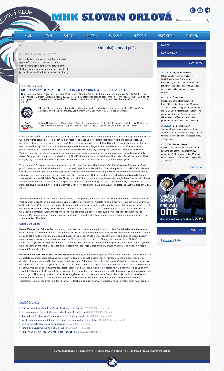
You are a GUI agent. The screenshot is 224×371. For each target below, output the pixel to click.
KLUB (28, 36)
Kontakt (145, 350)
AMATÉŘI (91, 36)
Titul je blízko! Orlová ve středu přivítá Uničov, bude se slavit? (53, 316)
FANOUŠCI (115, 36)
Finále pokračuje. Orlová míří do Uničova (43, 327)
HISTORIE (140, 36)
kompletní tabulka (171, 240)
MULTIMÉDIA (166, 36)
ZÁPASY (69, 36)
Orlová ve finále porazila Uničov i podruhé (43, 324)
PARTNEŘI (192, 36)
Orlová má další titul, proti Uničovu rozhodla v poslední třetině (54, 312)
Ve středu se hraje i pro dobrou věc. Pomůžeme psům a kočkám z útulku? (60, 320)
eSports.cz (67, 350)
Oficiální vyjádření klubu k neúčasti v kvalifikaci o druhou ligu (53, 308)
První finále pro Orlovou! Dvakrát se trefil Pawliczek (48, 331)
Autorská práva (132, 350)
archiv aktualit (196, 167)
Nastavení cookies (160, 350)
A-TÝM (47, 36)
